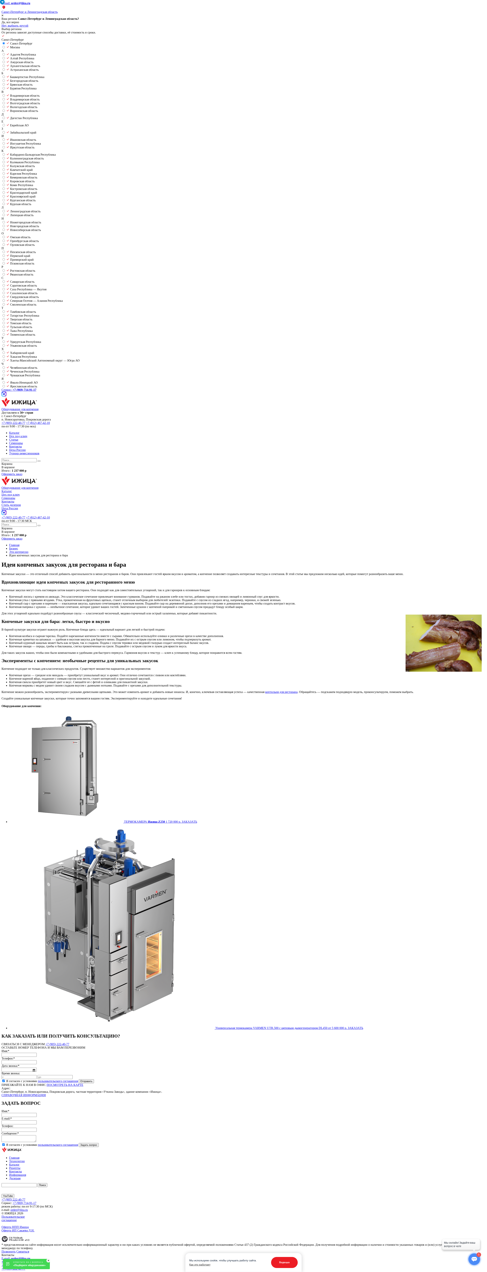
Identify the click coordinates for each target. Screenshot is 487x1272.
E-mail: (16, 3)
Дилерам (15, 1178)
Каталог (14, 432)
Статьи (13, 439)
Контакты (15, 446)
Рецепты (14, 1168)
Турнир (24, 453)
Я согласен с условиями (42, 1081)
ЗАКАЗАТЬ (189, 821)
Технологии (17, 1161)
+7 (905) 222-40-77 (13, 423)
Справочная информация (24, 1095)
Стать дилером (11, 505)
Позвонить (9, 1251)
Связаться (22, 1251)
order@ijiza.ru (19, 1209)
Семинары (16, 443)
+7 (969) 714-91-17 (24, 1203)
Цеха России (17, 450)
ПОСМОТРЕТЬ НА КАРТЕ (65, 1084)
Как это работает (199, 1264)
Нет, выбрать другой (15, 25)
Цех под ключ (18, 436)
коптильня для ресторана (281, 692)
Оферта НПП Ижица (15, 1227)
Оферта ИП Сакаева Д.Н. (18, 1230)
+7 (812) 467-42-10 (38, 423)
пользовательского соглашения (58, 1081)
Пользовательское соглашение (13, 1218)
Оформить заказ (12, 474)
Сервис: (19, 389)
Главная (14, 1157)
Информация (17, 1174)
